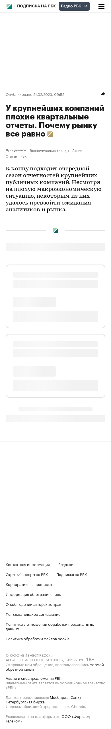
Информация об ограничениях (33, 594)
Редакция (66, 564)
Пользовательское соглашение (33, 614)
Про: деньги (16, 150)
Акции (77, 150)
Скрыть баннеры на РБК (27, 574)
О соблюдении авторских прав (33, 604)
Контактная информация (28, 564)
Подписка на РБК (71, 574)
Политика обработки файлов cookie (38, 638)
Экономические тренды (49, 150)
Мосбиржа (59, 697)
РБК (23, 156)
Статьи (11, 156)
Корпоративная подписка (29, 584)
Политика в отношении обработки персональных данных (50, 626)
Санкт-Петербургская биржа (44, 699)
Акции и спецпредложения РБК (33, 678)
